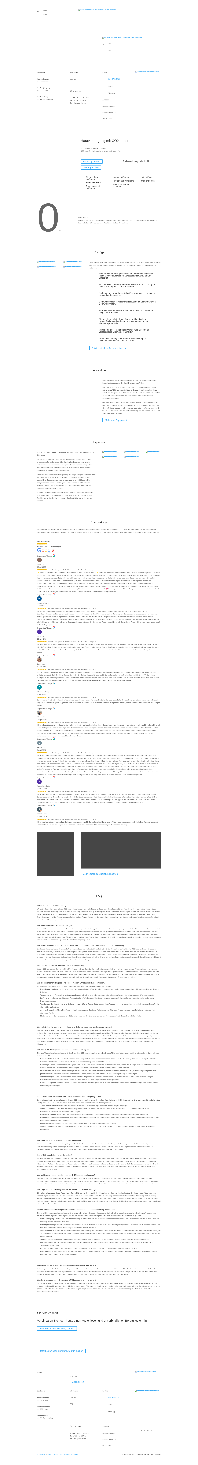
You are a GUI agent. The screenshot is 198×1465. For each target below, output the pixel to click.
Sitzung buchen (91, 167)
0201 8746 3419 (114, 79)
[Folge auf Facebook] (145, 11)
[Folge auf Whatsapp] (131, 11)
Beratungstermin (91, 161)
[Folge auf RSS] (149, 11)
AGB (49, 1454)
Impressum (41, 1454)
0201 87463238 (113, 1397)
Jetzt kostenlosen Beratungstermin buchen (61, 1351)
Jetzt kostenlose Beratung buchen (109, 348)
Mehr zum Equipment (116, 420)
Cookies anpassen (71, 1454)
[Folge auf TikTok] (140, 11)
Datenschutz (57, 1454)
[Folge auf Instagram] (136, 11)
